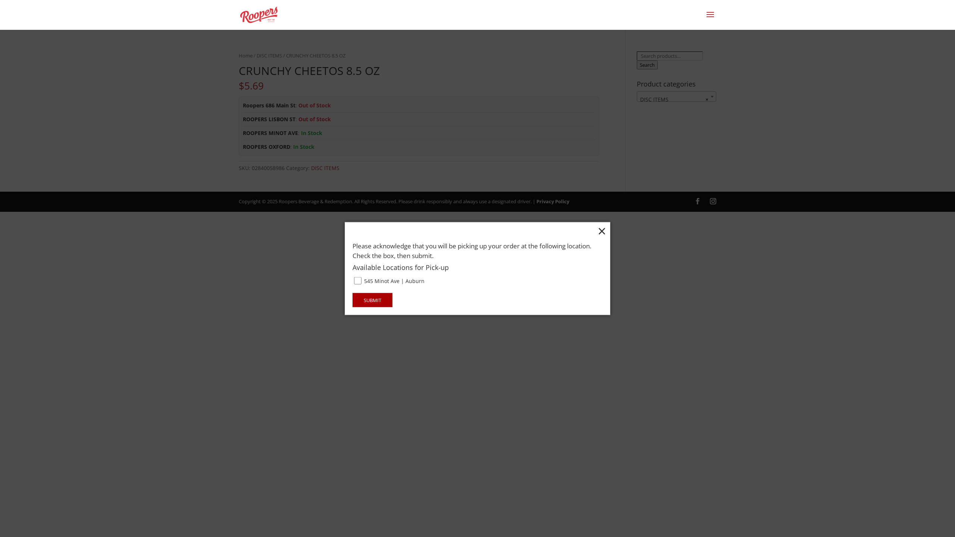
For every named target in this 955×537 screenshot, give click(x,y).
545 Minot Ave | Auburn (394, 281)
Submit (372, 299)
